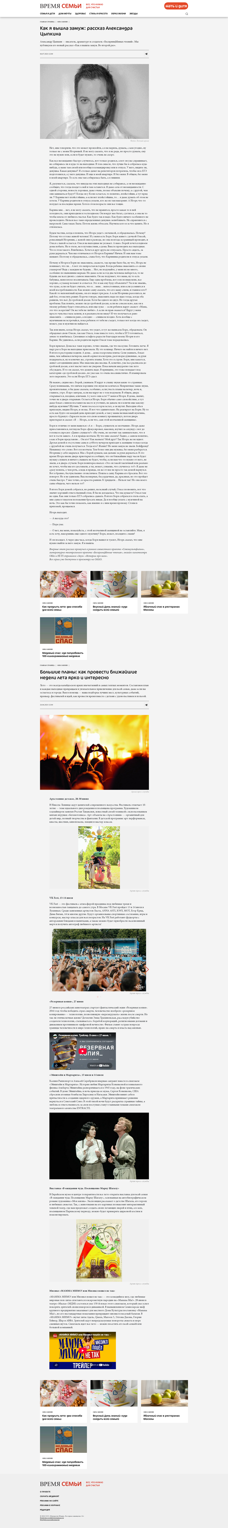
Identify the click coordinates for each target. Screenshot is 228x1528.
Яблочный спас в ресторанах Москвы (161, 608)
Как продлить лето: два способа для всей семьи (62, 608)
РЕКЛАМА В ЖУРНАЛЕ (50, 1505)
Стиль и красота (98, 13)
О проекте (45, 1491)
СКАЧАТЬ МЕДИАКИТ (49, 1496)
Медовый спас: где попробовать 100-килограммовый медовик (62, 654)
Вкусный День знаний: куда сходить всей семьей (110, 608)
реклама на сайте (49, 1500)
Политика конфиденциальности (52, 1518)
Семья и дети (47, 13)
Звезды (133, 13)
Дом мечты (65, 13)
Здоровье (80, 13)
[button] (52, 969)
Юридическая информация (49, 1520)
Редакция (45, 1509)
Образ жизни (118, 13)
